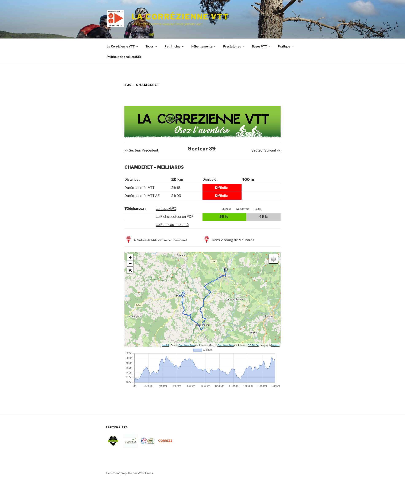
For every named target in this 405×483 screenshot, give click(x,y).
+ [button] (130, 257)
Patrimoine (172, 46)
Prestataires (232, 46)
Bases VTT (259, 46)
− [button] (130, 263)
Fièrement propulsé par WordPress (129, 473)
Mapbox (275, 345)
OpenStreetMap (186, 345)
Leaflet (165, 345)
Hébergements (201, 46)
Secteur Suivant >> (266, 150)
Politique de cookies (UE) (124, 56)
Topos (150, 46)
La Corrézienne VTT (180, 16)
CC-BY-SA (253, 345)
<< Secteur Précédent (141, 150)
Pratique (284, 46)
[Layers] (273, 259)
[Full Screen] (130, 270)
